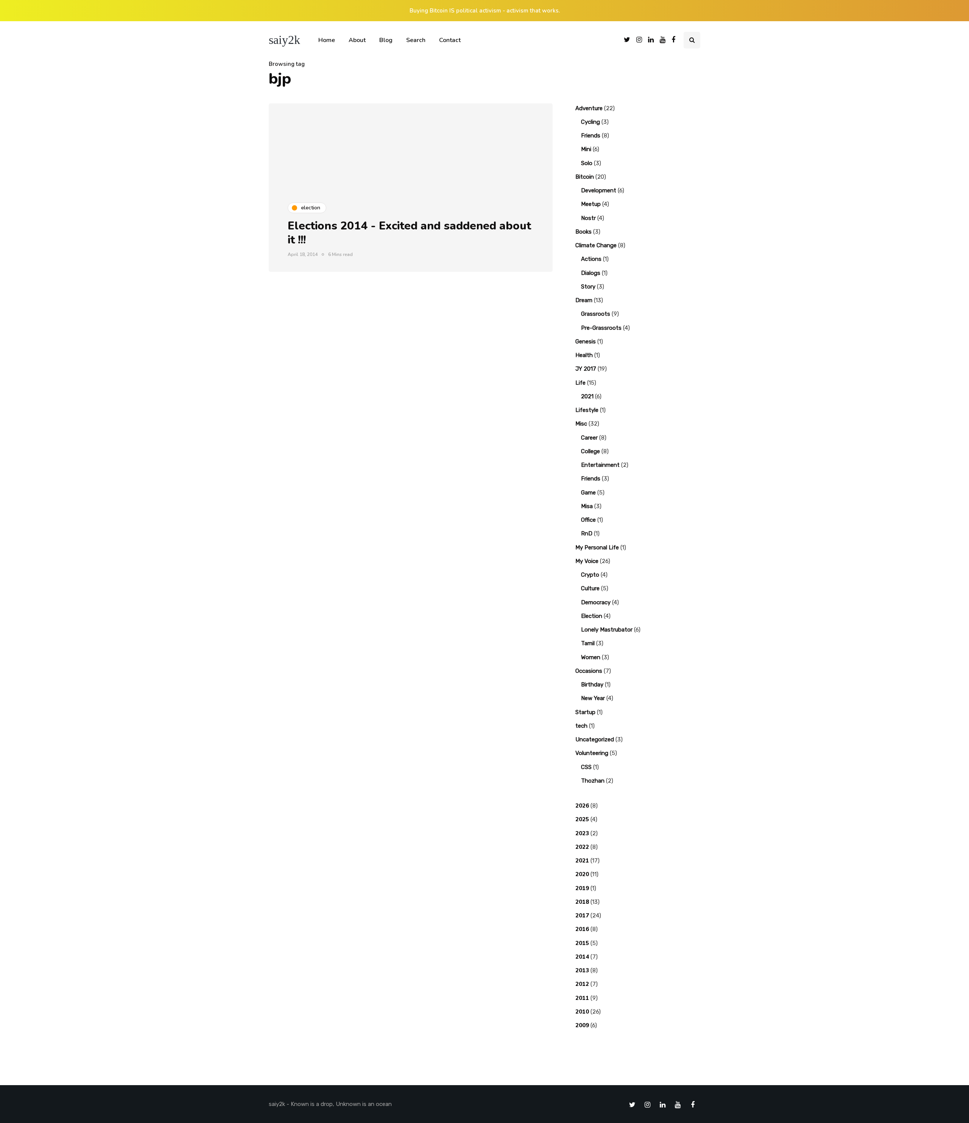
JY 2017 (585, 368)
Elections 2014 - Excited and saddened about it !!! (409, 233)
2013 (582, 970)
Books (583, 231)
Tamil (588, 643)
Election (591, 616)
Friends (590, 135)
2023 (582, 833)
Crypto (590, 574)
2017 (582, 915)
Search (415, 40)
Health (584, 355)
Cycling (590, 122)
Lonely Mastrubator (606, 629)
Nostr (588, 218)
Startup (585, 712)
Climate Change (596, 245)
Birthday (592, 684)
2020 (582, 874)
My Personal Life (597, 547)
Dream (583, 300)
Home (326, 40)
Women (590, 657)
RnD (586, 533)
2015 (582, 943)
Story (588, 286)
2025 (582, 819)
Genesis (585, 341)
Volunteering (591, 753)
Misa (587, 506)
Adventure (589, 108)
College (590, 451)
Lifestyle (586, 410)
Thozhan (592, 780)
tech (581, 725)
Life (580, 382)
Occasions (588, 671)
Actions (591, 259)
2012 (582, 984)
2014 (582, 957)
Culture (590, 588)
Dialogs (590, 273)
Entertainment (600, 465)
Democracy (596, 602)
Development (598, 190)
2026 (582, 805)
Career (589, 437)
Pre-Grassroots (601, 327)
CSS (586, 767)
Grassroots (595, 313)
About (357, 40)
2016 (582, 929)
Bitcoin (584, 176)
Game (588, 492)
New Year (593, 698)
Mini (586, 149)
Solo (586, 163)
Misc (581, 423)
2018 (582, 902)
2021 (587, 396)
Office (588, 519)
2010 (582, 1011)
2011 (582, 998)
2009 (582, 1025)
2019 (582, 888)
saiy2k (284, 40)
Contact (450, 40)
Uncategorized (594, 739)
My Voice (586, 561)
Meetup (591, 204)
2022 (582, 847)
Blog (386, 40)
